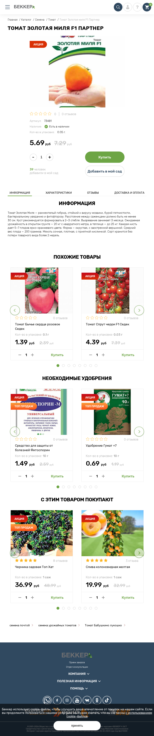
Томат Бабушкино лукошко (103, 625)
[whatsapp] (47, 700)
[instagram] (67, 700)
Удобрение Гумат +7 (101, 445)
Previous (15, 310)
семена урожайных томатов (57, 625)
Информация (20, 192)
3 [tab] (68, 365)
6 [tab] (85, 365)
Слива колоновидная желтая (108, 567)
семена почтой (20, 625)
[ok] (97, 700)
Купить (104, 157)
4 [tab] (74, 365)
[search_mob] (118, 7)
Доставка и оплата (129, 192)
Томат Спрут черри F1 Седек (107, 324)
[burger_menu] (7, 7)
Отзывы (93, 192)
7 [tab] (90, 365)
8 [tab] (96, 365)
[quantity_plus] (32, 354)
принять (77, 725)
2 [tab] (63, 365)
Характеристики (59, 192)
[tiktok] (107, 700)
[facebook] (57, 700)
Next (139, 310)
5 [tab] (79, 365)
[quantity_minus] (19, 354)
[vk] (87, 700)
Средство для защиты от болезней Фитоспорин (34, 448)
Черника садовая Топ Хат (34, 567)
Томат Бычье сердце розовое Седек (37, 326)
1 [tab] (58, 365)
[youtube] (77, 700)
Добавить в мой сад (105, 171)
